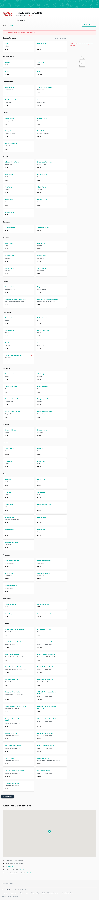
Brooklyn (11, 890)
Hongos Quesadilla (43, 399)
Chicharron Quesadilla (12, 399)
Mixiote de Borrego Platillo (13, 642)
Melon (39, 72)
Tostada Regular (10, 227)
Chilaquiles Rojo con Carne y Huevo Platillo (16, 720)
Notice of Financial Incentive (50, 893)
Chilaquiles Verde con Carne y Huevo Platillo (46, 707)
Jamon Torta (9, 199)
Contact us (13, 893)
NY (7, 890)
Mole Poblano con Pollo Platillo (14, 629)
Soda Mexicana (42, 100)
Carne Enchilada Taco (44, 504)
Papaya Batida (9, 131)
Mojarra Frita (9, 573)
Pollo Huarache (9, 330)
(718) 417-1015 (20, 21)
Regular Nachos (42, 287)
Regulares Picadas (10, 430)
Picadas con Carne (43, 430)
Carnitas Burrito (10, 268)
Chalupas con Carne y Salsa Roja (47, 299)
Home (3, 890)
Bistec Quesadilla (42, 386)
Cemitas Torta (9, 212)
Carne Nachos (9, 287)
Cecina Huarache (42, 343)
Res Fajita (40, 448)
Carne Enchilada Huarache (13, 355)
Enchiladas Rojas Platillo (12, 679)
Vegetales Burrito (42, 268)
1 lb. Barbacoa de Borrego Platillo (15, 771)
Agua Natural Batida (11, 143)
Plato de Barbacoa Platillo (13, 746)
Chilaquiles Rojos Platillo (12, 692)
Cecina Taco (9, 504)
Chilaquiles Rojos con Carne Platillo (16, 706)
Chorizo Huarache (43, 330)
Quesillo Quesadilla (11, 386)
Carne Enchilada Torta (44, 174)
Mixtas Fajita (41, 461)
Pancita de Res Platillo (12, 783)
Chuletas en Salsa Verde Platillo (47, 719)
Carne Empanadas (43, 604)
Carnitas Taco (41, 492)
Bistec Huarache (42, 318)
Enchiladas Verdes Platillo (45, 667)
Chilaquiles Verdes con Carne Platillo (46, 693)
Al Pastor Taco (9, 529)
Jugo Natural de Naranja (45, 87)
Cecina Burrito (41, 256)
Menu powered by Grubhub (60, 38)
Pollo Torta (8, 187)
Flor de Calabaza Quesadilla (13, 411)
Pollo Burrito (41, 243)
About (11, 25)
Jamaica (7, 62)
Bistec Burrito (9, 243)
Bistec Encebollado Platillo (13, 667)
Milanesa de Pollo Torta (44, 162)
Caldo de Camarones (43, 573)
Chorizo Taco (41, 479)
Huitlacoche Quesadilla (44, 411)
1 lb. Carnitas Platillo (43, 771)
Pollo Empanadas (10, 604)
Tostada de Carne (43, 227)
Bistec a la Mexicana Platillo (46, 654)
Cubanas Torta (42, 199)
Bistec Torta (9, 174)
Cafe (6, 43)
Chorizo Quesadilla (43, 374)
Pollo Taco (8, 492)
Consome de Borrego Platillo (46, 642)
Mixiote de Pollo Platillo (44, 629)
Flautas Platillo (9, 758)
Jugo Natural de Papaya (12, 100)
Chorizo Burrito (10, 256)
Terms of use (24, 893)
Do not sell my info (67, 893)
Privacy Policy (35, 893)
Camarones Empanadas (44, 614)
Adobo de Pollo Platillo (12, 733)
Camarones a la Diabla (44, 560)
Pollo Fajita (8, 461)
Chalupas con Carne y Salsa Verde (15, 299)
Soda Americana (10, 87)
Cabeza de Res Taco (11, 542)
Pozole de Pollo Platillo (12, 654)
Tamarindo (40, 62)
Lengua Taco (41, 529)
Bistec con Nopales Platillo (45, 746)
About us (4, 893)
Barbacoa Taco (10, 517)
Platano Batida (42, 118)
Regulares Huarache (11, 318)
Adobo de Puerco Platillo (45, 733)
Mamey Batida (9, 118)
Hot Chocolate (42, 43)
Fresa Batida (41, 131)
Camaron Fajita (9, 448)
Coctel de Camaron (11, 586)
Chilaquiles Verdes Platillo (45, 679)
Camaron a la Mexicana (12, 560)
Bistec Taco (8, 479)
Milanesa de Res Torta (12, 162)
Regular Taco (41, 517)
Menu (4, 25)
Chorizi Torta (41, 187)
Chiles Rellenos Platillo (44, 758)
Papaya (7, 72)
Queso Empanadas (11, 614)
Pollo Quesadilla (10, 374)
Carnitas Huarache (11, 343)
